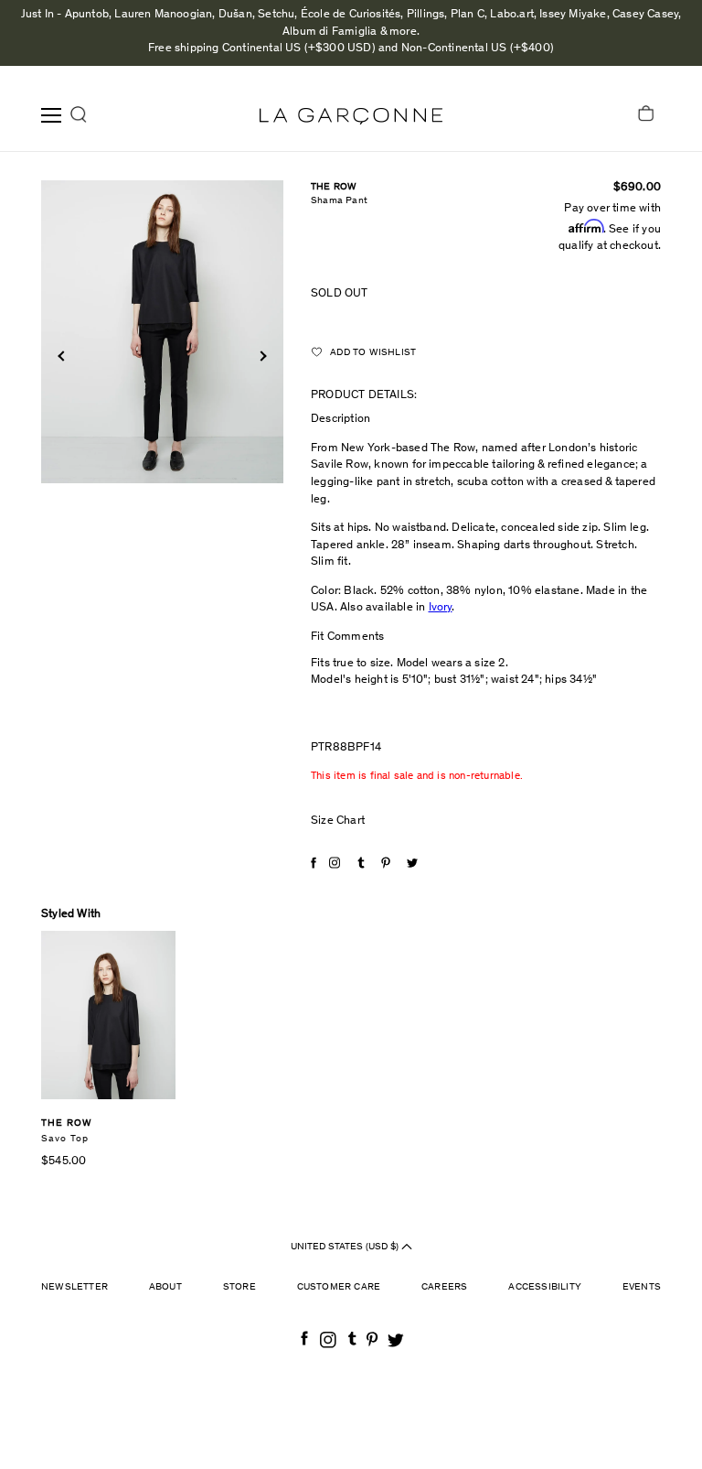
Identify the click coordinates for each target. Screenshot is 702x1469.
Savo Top (65, 1139)
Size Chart (338, 821)
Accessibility (544, 1287)
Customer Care (339, 1287)
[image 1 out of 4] (162, 331)
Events (641, 1287)
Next (261, 356)
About (165, 1287)
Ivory (440, 608)
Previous (63, 356)
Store (239, 1287)
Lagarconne (351, 116)
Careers (444, 1287)
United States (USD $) (346, 1247)
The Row (333, 187)
